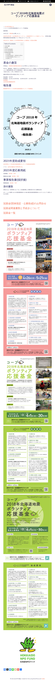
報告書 (11, 34)
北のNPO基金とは (9, 27)
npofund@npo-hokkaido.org (15, 167)
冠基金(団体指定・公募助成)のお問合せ (15, 55)
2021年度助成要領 (9, 49)
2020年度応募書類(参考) (9, 82)
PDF (14, 174)
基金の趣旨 (7, 46)
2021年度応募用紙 (9, 51)
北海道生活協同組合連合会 (15, 66)
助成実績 (5, 80)
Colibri (43, 679)
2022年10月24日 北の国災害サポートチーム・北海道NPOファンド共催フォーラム (23, 36)
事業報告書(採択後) (9, 52)
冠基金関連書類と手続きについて (13, 57)
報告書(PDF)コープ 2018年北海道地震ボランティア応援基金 (18, 89)
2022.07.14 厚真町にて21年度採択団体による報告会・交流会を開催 (20, 40)
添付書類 (9, 54)
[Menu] (50, 5)
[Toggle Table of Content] (21, 44)
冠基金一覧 (9, 58)
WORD (10, 174)
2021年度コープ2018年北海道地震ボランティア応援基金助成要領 (19, 164)
